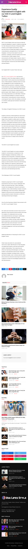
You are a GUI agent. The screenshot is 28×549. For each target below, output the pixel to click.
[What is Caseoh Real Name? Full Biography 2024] (5, 528)
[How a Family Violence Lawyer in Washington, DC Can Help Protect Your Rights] (14, 314)
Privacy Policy (13, 545)
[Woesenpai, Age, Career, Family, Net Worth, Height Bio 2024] (5, 521)
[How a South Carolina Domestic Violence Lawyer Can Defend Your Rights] (14, 336)
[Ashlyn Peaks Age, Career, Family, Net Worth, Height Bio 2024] (5, 392)
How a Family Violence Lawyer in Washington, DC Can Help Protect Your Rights (17, 429)
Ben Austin (8, 19)
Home (8, 545)
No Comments (21, 19)
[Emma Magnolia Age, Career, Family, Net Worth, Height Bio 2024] (5, 534)
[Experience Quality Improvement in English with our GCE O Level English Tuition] (14, 31)
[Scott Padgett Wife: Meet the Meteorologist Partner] (5, 385)
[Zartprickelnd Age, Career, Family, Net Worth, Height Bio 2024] (5, 379)
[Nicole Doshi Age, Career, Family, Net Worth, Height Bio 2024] (5, 372)
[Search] (26, 2)
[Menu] (2, 2)
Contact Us (20, 545)
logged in (11, 357)
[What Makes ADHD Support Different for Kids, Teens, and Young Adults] (14, 408)
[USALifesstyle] (14, 2)
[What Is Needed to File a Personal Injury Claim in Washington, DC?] (5, 443)
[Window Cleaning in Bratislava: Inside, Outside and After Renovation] (14, 293)
